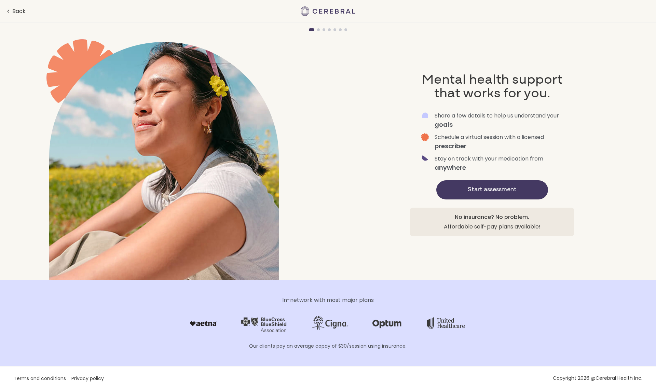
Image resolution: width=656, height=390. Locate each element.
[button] (15, 11)
